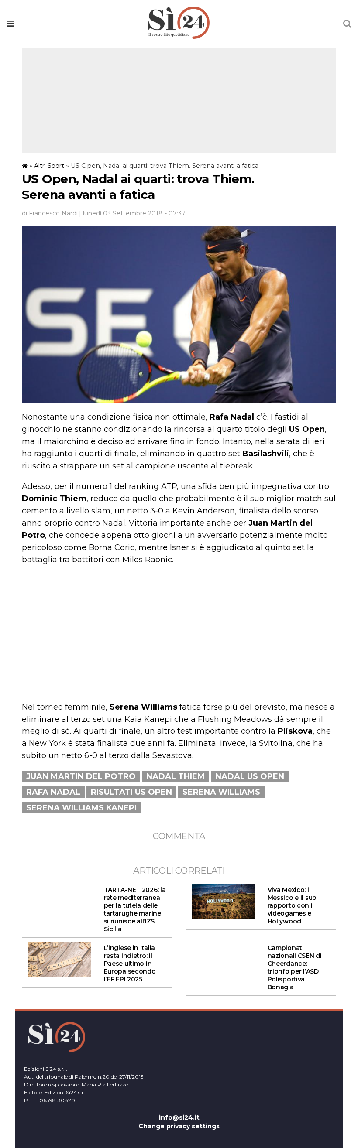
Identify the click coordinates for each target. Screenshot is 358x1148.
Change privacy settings (179, 1126)
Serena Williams (221, 792)
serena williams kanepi (81, 808)
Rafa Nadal (53, 792)
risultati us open (131, 792)
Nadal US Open (249, 776)
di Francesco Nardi (50, 213)
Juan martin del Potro (81, 776)
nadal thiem (175, 776)
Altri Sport (49, 166)
